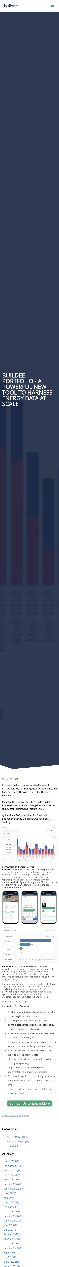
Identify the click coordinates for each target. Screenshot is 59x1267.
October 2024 (12, 1184)
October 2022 (12, 1248)
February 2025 (12, 1165)
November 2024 (13, 1179)
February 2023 (12, 1234)
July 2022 (10, 1257)
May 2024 (10, 1193)
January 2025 (12, 1170)
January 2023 (12, 1238)
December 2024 (13, 1175)
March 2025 (11, 1161)
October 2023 (12, 1216)
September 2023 (14, 1220)
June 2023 (10, 1225)
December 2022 (13, 1243)
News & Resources (16, 1136)
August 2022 (11, 1252)
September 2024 (14, 1188)
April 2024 (10, 1197)
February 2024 (12, 1207)
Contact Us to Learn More (29, 1103)
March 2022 (11, 1261)
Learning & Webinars (16, 1141)
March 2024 (11, 1202)
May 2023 (10, 1229)
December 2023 (13, 1211)
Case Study (11, 1146)
